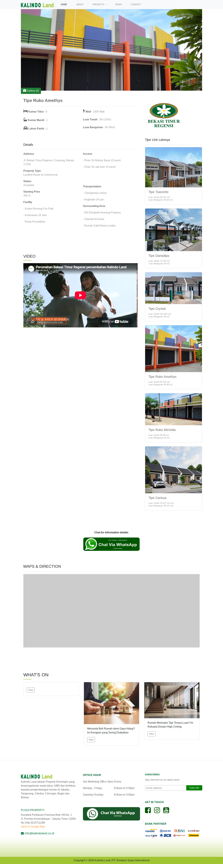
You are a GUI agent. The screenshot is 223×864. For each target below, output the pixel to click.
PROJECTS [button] (99, 4)
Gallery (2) (32, 90)
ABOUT (80, 4)
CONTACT (136, 4)
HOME (64, 4)
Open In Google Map (33, 826)
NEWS (118, 4)
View (30, 690)
